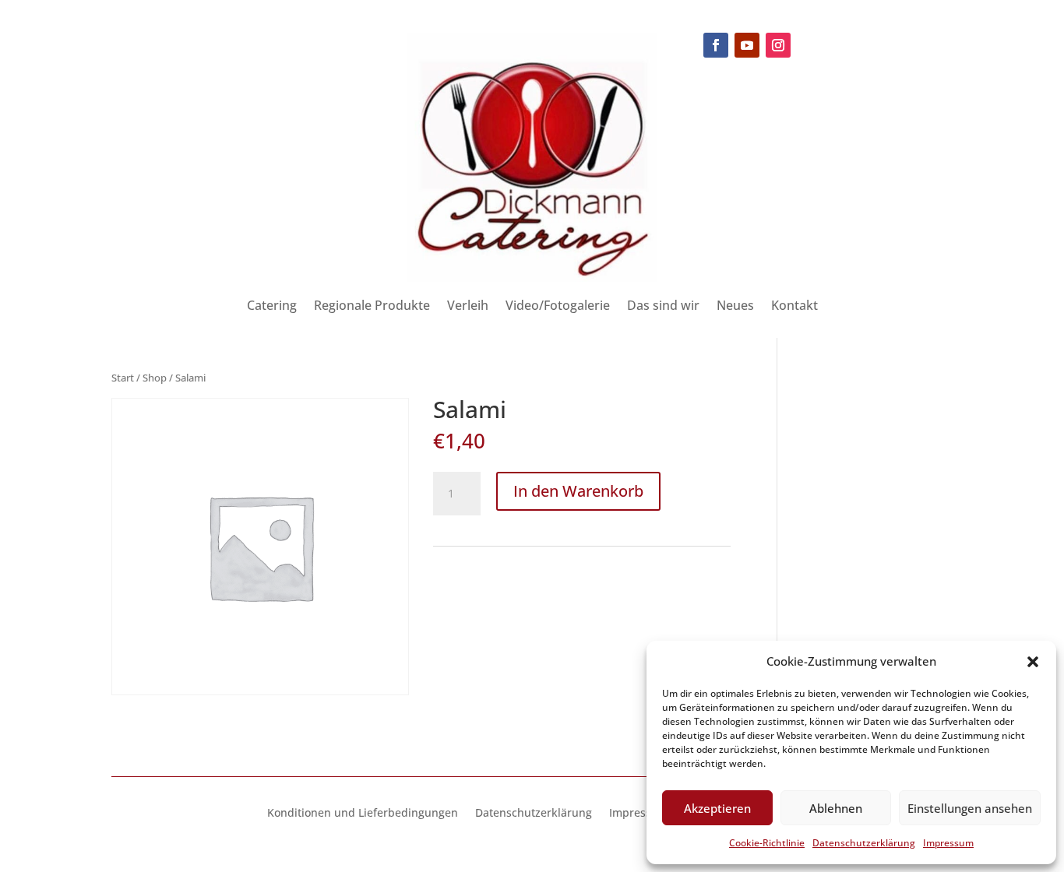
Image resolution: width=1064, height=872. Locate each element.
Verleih (467, 307)
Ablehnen (835, 808)
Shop (155, 378)
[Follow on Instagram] (778, 45)
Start (122, 378)
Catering (272, 307)
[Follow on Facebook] (715, 45)
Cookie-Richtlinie (767, 842)
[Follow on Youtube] (747, 45)
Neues (735, 307)
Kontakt (794, 307)
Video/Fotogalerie (558, 307)
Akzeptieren (717, 808)
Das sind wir (663, 307)
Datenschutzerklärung (863, 842)
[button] (1033, 662)
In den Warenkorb (578, 490)
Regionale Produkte (372, 307)
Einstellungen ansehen (969, 808)
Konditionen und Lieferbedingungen (362, 813)
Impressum (948, 842)
